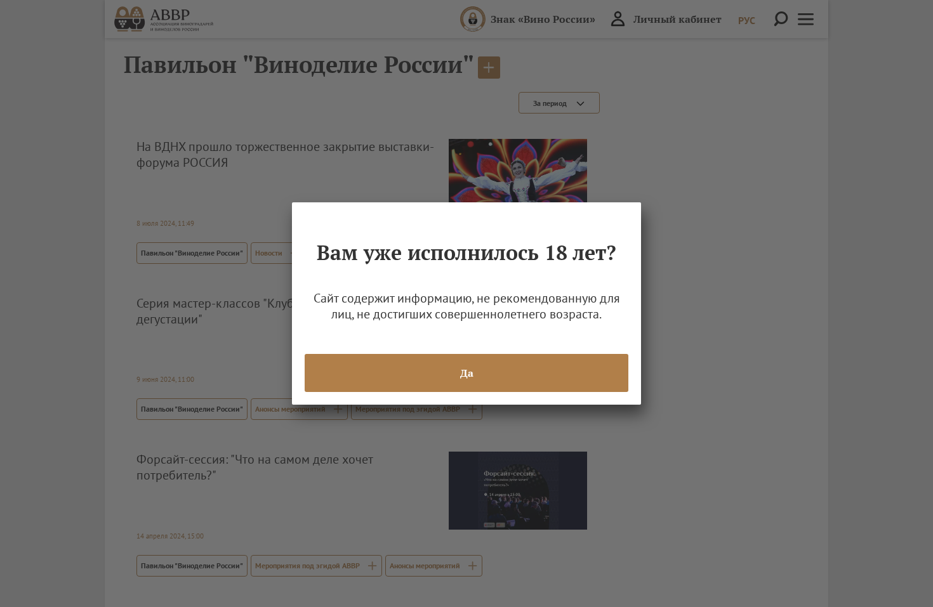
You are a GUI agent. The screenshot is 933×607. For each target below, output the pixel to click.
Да (466, 373)
